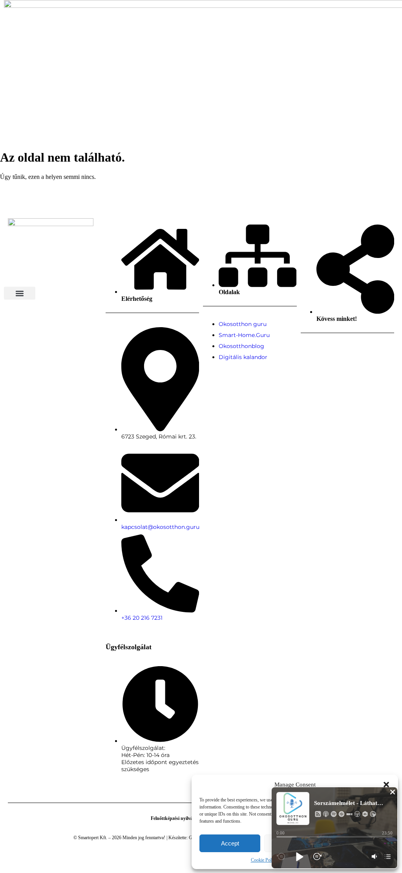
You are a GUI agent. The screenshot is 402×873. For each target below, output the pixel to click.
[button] (386, 784)
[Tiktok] (347, 345)
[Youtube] (333, 345)
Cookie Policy (264, 860)
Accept (230, 843)
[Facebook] (305, 345)
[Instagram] (319, 345)
